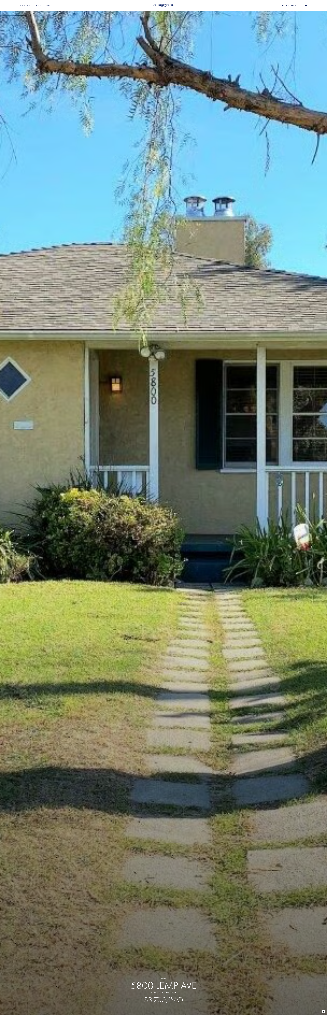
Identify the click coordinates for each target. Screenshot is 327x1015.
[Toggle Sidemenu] (306, 5)
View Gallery (15, 1009)
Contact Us (295, 5)
